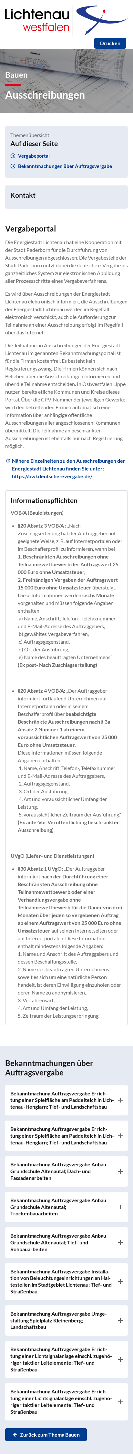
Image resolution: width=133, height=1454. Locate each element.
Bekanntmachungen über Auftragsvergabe (65, 166)
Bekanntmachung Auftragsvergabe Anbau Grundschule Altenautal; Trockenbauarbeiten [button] (58, 1207)
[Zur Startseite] (66, 34)
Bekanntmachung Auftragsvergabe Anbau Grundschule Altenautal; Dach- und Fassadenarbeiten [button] (58, 1171)
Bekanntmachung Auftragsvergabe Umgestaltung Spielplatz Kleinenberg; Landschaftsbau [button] (58, 1320)
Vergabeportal (34, 156)
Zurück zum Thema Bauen (50, 1434)
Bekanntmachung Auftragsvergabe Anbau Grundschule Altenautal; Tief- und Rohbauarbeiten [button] (58, 1242)
